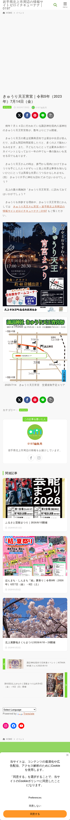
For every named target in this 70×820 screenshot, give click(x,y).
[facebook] (31, 458)
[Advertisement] (35, 52)
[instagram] (39, 458)
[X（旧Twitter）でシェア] (19, 115)
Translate (28, 713)
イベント (20, 12)
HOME (9, 12)
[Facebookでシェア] (27, 115)
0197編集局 (35, 443)
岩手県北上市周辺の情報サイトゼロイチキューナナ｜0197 (23, 5)
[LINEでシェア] (43, 115)
